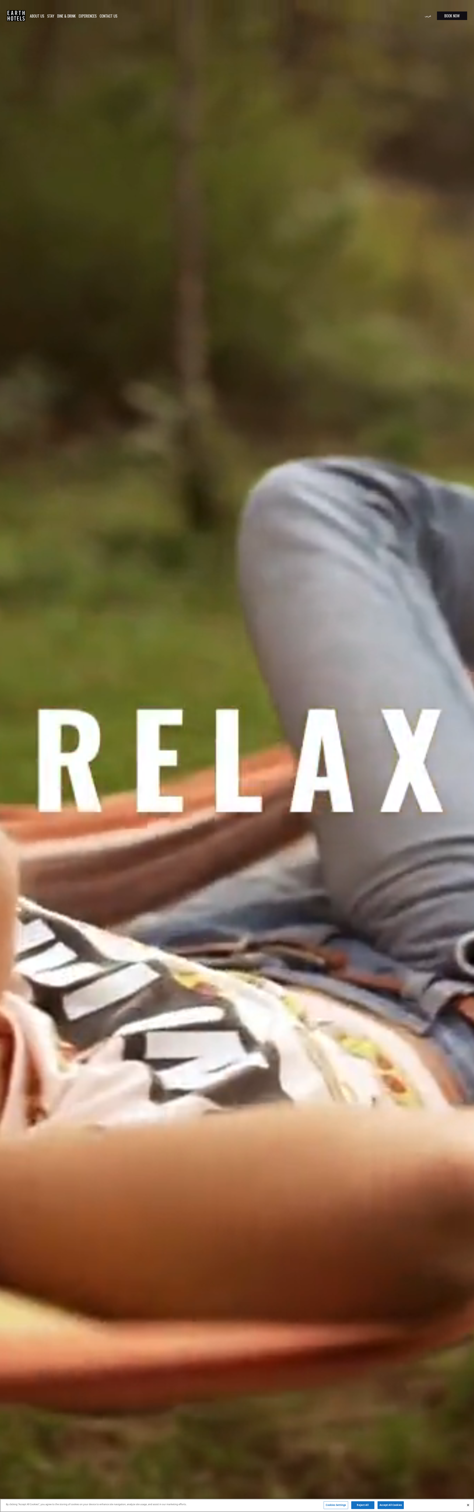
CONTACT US (108, 16)
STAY (50, 16)
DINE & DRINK (66, 16)
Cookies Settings (336, 1505)
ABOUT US (37, 16)
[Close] (468, 1505)
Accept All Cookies (391, 1505)
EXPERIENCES (88, 16)
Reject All (362, 1505)
